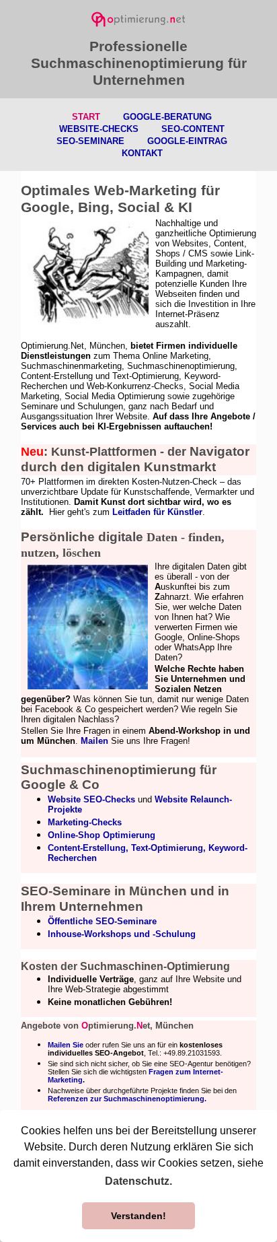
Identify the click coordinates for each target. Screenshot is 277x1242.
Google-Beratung (167, 117)
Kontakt (142, 153)
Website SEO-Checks (91, 799)
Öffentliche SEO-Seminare (102, 921)
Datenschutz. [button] (138, 1181)
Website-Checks (98, 129)
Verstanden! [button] (138, 1215)
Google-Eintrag (187, 141)
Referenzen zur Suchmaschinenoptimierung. (127, 1099)
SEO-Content (193, 129)
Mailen (94, 741)
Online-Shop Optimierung (101, 835)
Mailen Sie (65, 1045)
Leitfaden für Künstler (157, 512)
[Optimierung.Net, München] (138, 16)
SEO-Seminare (90, 141)
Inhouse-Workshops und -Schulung (122, 934)
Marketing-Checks (85, 822)
